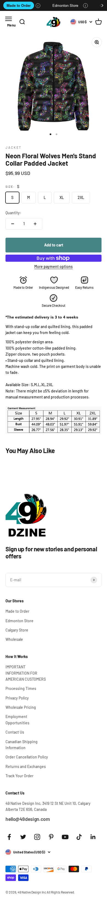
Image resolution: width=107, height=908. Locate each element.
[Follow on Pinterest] (51, 837)
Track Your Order (19, 775)
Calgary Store (16, 630)
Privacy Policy (17, 698)
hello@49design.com (27, 819)
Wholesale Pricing (20, 707)
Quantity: (13, 212)
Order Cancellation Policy (26, 757)
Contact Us (14, 732)
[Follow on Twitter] (23, 837)
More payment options (53, 266)
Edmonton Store (65, 5)
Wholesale (14, 639)
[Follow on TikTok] (79, 837)
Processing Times (20, 688)
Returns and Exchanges (25, 766)
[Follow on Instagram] (37, 837)
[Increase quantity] (35, 223)
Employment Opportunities (17, 719)
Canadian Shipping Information (21, 744)
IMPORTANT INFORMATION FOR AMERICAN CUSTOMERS (25, 673)
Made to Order (19, 5)
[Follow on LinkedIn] (93, 837)
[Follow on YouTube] (65, 837)
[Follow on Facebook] (9, 837)
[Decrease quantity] (12, 223)
